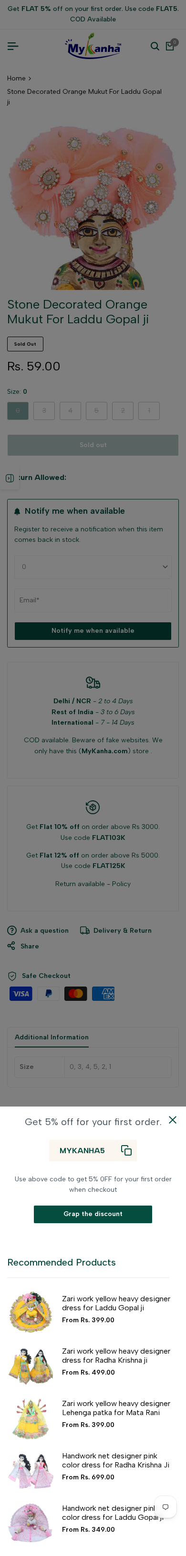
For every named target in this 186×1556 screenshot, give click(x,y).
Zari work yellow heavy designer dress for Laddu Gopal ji (116, 1303)
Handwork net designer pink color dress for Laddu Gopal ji (113, 1513)
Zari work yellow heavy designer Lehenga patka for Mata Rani (116, 1408)
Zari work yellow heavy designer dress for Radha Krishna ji (116, 1356)
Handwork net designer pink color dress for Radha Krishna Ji (115, 1460)
